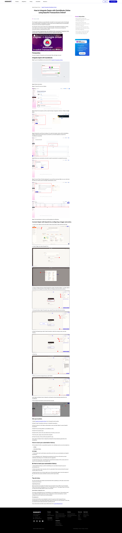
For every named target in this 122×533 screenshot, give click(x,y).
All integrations (58, 522)
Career (79, 516)
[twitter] (37, 521)
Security (86, 528)
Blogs (79, 515)
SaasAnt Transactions (50, 515)
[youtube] (43, 521)
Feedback (84, 516)
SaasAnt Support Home (36, 7)
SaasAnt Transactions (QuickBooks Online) (49, 7)
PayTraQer (49, 513)
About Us (79, 513)
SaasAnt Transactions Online (60, 513)
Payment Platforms (58, 523)
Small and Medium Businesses (72, 515)
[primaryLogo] (37, 512)
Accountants (69, 516)
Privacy (83, 528)
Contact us (79, 519)
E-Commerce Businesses (71, 513)
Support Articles (85, 513)
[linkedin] (40, 521)
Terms (80, 528)
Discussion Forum (86, 515)
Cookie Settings (75, 528)
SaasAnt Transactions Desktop (60, 516)
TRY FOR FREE (113, 1)
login (105, 1)
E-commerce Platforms (59, 525)
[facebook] (34, 521)
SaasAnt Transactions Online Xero (61, 515)
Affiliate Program (50, 519)
